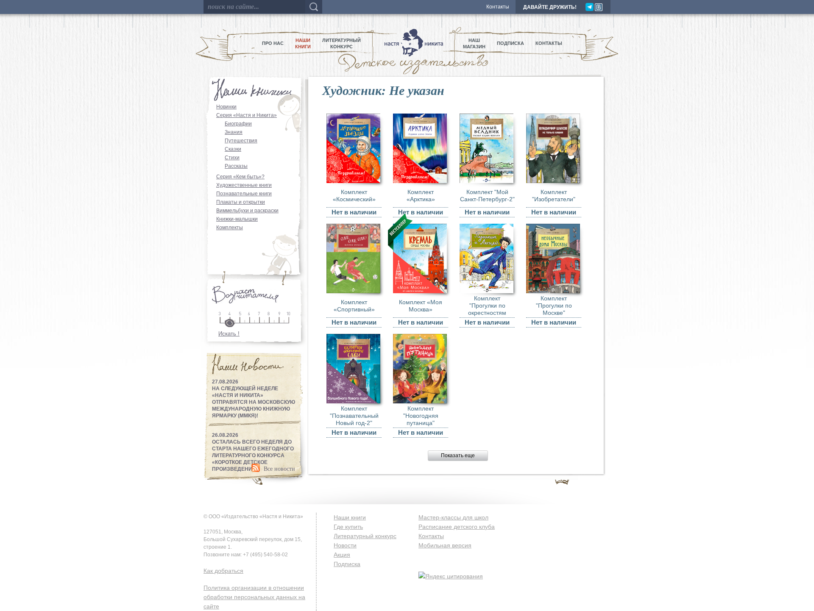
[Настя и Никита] (412, 43)
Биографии (238, 124)
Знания (234, 132)
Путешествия (241, 141)
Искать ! (229, 333)
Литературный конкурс (365, 536)
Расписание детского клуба (456, 526)
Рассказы (236, 166)
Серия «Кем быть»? (240, 177)
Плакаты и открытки (240, 202)
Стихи (232, 158)
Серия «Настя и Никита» (246, 115)
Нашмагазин (474, 43)
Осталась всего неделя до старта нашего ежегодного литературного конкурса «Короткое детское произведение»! (253, 455)
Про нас (273, 43)
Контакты (497, 7)
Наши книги (350, 517)
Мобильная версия (444, 545)
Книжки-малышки (237, 219)
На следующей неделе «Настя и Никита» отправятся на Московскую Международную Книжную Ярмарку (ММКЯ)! (253, 402)
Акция (342, 554)
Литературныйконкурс (341, 43)
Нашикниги (303, 43)
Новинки (226, 107)
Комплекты (229, 228)
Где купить (348, 526)
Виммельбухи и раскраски (247, 211)
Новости (345, 545)
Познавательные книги (244, 194)
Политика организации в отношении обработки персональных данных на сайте (254, 597)
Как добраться (223, 570)
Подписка (510, 43)
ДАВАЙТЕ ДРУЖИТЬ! (550, 7)
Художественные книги (244, 185)
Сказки (233, 149)
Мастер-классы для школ (453, 517)
